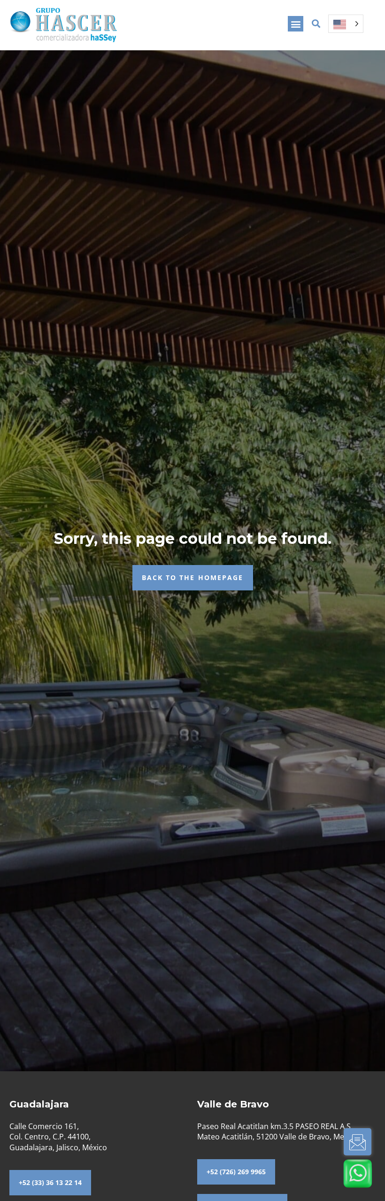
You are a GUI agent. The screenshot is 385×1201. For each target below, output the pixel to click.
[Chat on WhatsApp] (357, 1173)
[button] (295, 23)
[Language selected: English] (345, 24)
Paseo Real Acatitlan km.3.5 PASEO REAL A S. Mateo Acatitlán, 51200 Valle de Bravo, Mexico (277, 1131)
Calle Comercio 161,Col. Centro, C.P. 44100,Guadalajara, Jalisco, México (58, 1137)
